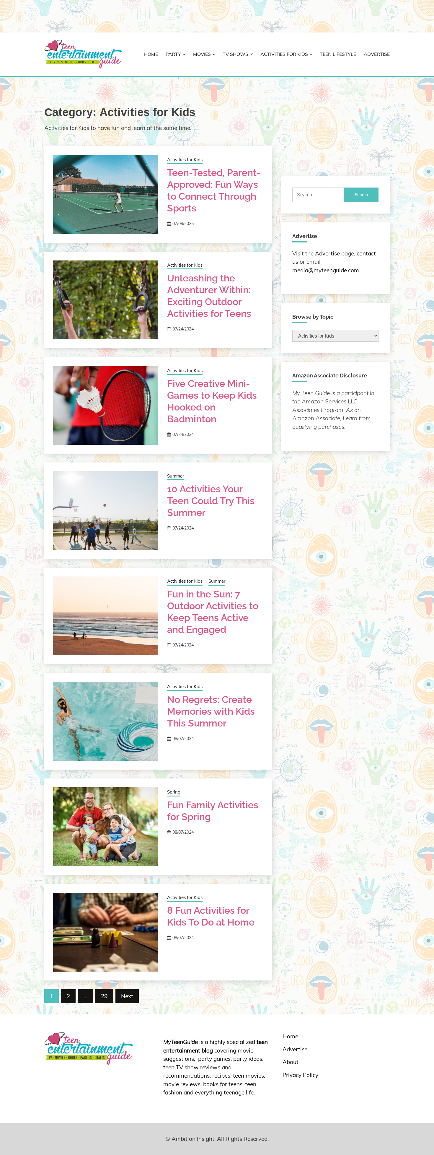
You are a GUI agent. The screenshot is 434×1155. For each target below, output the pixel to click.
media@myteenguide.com (325, 270)
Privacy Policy (300, 1075)
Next (127, 996)
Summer (175, 476)
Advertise (377, 54)
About (290, 1062)
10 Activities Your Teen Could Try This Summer (210, 500)
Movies (202, 54)
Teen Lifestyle (338, 54)
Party (173, 54)
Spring (173, 792)
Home (151, 54)
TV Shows (235, 54)
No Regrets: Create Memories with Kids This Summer (211, 711)
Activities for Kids (284, 54)
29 (104, 996)
